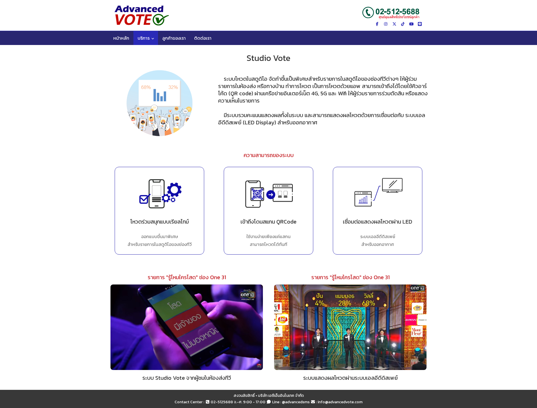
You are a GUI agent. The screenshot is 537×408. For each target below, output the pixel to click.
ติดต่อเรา (202, 38)
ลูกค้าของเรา (174, 38)
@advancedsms (296, 402)
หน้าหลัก (121, 38)
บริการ (144, 38)
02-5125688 (222, 402)
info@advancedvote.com (340, 402)
